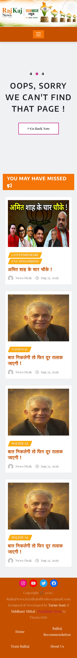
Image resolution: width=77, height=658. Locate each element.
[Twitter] (43, 583)
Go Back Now (40, 128)
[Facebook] (54, 583)
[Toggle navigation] (38, 34)
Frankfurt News (50, 611)
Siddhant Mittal (23, 611)
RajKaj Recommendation (57, 631)
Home (20, 631)
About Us (57, 646)
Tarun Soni (57, 605)
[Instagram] (23, 583)
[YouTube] (33, 583)
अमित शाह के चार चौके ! (30, 269)
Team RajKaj (20, 646)
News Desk (23, 278)
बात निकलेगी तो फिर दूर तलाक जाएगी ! (35, 360)
